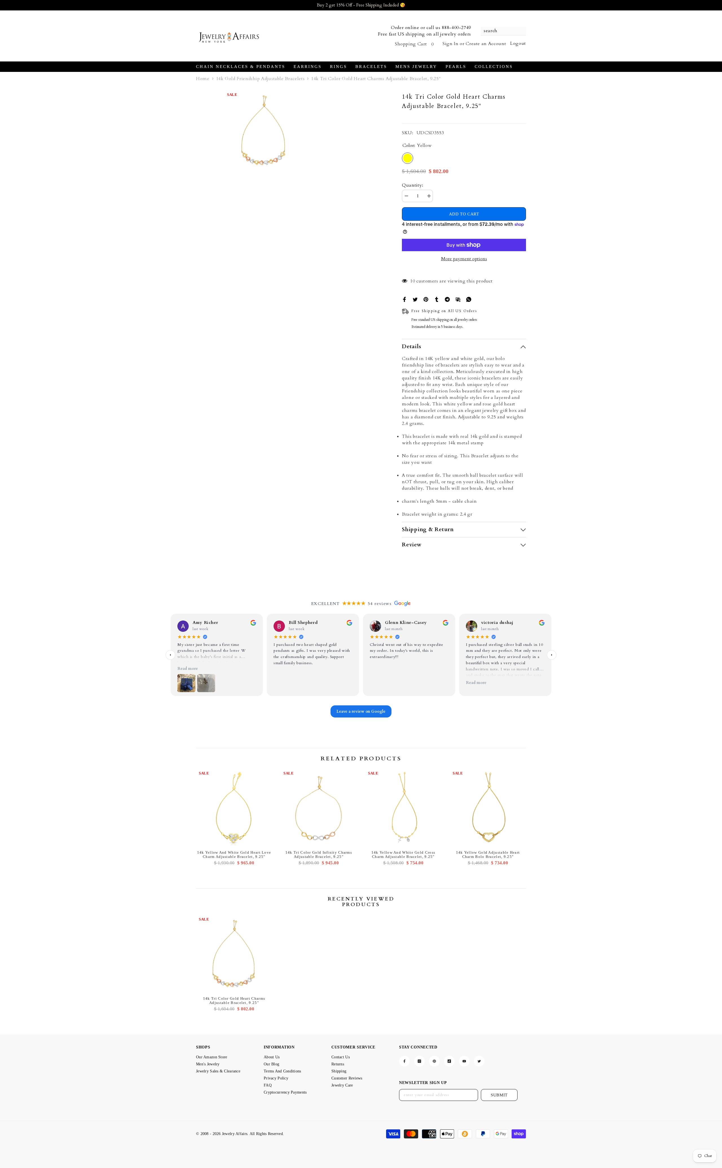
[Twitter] (415, 299)
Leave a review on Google (361, 711)
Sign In (450, 44)
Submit (499, 1095)
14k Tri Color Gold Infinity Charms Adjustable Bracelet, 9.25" (318, 854)
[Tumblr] (436, 299)
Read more (187, 668)
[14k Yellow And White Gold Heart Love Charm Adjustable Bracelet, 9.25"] (234, 808)
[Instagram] (419, 1061)
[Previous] (170, 655)
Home (203, 79)
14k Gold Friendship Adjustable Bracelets (260, 79)
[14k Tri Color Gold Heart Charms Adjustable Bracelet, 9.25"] (234, 954)
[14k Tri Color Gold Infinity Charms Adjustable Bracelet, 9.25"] (319, 808)
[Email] (458, 299)
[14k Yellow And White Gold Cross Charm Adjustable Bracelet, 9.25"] (403, 808)
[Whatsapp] (468, 299)
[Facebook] (404, 299)
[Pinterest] (425, 299)
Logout (518, 43)
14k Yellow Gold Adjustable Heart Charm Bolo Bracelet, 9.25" (488, 854)
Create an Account (486, 44)
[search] (503, 31)
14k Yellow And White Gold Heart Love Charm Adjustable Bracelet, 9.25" (234, 854)
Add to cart (464, 214)
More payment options (464, 259)
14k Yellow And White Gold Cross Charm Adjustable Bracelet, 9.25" (403, 854)
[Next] (551, 655)
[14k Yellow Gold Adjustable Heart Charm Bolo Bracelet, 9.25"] (488, 808)
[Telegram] (447, 299)
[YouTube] (464, 1061)
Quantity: (412, 185)
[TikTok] (449, 1061)
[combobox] (500, 31)
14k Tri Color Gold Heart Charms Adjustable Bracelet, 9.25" (234, 1000)
